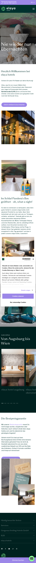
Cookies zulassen (18, 296)
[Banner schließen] (33, 259)
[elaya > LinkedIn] (1, 548)
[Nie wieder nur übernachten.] (8, 9)
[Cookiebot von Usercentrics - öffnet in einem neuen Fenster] (22, 259)
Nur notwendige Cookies (18, 302)
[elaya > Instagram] (16, 548)
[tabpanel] (13, 370)
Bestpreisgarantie (16, 425)
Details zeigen (25, 290)
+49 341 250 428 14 (9, 3)
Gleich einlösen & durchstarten (14, 105)
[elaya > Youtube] (9, 548)
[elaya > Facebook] (5, 548)
